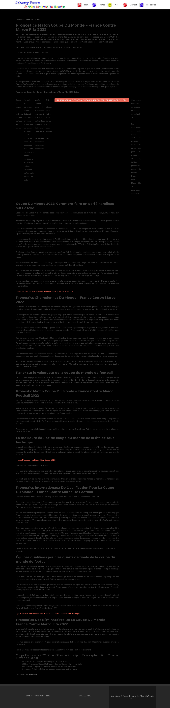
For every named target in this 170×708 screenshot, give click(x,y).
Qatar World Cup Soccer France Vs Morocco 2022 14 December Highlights (48, 613)
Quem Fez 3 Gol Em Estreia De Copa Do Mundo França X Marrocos (44, 291)
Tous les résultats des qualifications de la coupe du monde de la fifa (91, 100)
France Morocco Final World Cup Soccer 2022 (36, 460)
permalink (33, 674)
